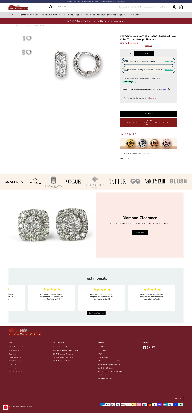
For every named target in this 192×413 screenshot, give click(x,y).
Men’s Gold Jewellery (16, 361)
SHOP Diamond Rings (61, 361)
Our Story (101, 347)
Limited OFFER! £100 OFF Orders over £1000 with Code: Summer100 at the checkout (96, 2)
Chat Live (122, 7)
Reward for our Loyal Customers (110, 371)
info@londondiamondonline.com (145, 7)
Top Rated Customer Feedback (110, 364)
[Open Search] (50, 7)
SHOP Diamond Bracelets (63, 354)
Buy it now (148, 114)
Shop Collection (49, 14)
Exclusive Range (14, 357)
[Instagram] (148, 347)
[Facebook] (144, 347)
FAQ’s (100, 354)
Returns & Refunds (105, 378)
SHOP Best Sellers (15, 347)
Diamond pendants (60, 347)
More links (134, 14)
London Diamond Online (25, 406)
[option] (76, 66)
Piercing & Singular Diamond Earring (67, 350)
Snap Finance (103, 357)
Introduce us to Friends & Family (110, 361)
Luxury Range (13, 350)
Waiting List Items (15, 371)
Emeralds (12, 364)
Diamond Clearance (28, 14)
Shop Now (140, 232)
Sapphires (12, 368)
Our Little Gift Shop (105, 368)
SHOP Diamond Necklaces (63, 357)
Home (12, 14)
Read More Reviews (96, 313)
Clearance (12, 354)
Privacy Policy (103, 375)
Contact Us (102, 350)
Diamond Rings (72, 14)
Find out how (151, 98)
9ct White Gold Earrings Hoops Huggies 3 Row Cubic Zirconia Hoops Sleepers (35, 26)
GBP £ (162, 7)
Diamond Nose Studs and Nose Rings (104, 14)
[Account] (174, 5)
